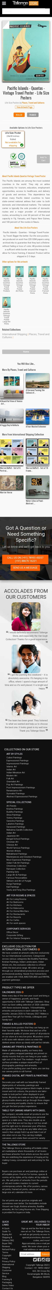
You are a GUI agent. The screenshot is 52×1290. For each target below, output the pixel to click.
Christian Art (12, 842)
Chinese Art (12, 845)
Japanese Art (12, 836)
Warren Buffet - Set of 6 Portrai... (10, 469)
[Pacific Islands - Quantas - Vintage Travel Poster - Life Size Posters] (26, 51)
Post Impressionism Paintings (20, 787)
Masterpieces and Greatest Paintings (23, 857)
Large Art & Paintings (16, 875)
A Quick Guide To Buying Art (7, 1231)
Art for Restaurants (15, 914)
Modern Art (11, 775)
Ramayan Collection (15, 869)
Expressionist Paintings (17, 760)
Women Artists (13, 851)
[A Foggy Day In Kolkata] (11, 416)
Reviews (6, 1246)
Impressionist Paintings (17, 763)
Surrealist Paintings (15, 793)
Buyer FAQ (7, 1243)
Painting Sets (12, 872)
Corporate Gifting (14, 935)
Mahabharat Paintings (16, 854)
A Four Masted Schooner (36, 426)
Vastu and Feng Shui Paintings (20, 890)
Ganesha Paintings (15, 821)
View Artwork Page (24, 107)
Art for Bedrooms (14, 902)
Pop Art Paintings (14, 784)
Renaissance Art (14, 790)
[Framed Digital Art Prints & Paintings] (3, 1078)
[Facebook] (39, 1260)
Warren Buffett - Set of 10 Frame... (37, 469)
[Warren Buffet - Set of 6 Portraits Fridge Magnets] (11, 451)
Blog (4, 1276)
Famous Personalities (16, 878)
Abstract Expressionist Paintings (21, 796)
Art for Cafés (12, 920)
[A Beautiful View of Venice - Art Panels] (11, 386)
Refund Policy (8, 1249)
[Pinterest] (48, 1260)
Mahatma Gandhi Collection (19, 830)
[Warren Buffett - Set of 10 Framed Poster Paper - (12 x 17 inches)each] (37, 451)
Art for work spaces (16, 923)
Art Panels (11, 806)
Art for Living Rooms (16, 899)
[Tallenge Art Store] (26, 3)
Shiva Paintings (13, 815)
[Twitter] (35, 1260)
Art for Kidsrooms (15, 908)
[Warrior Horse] (11, 482)
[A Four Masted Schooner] (37, 416)
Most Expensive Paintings (18, 860)
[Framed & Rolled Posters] (35, 1024)
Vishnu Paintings (14, 818)
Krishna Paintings (14, 809)
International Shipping (14, 334)
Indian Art (11, 769)
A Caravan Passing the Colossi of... (35, 391)
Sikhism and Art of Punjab (18, 881)
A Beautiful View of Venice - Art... (11, 402)
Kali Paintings (12, 887)
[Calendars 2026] (23, 992)
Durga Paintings (13, 884)
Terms (5, 1252)
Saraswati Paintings (15, 827)
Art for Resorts (13, 917)
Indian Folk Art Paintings (17, 863)
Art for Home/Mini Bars (17, 911)
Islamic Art (11, 766)
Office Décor (12, 932)
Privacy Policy (8, 1261)
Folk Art (10, 778)
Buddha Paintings (14, 812)
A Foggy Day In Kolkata (9, 425)
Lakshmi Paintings (15, 824)
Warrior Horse (6, 492)
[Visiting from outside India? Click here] (39, 949)
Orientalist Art (12, 781)
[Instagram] (43, 1260)
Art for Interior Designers (18, 938)
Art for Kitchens (14, 905)
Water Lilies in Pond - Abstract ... (35, 502)
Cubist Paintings (14, 757)
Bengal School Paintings (17, 839)
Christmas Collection (16, 866)
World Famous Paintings (18, 848)
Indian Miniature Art (15, 772)
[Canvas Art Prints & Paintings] (40, 1047)
